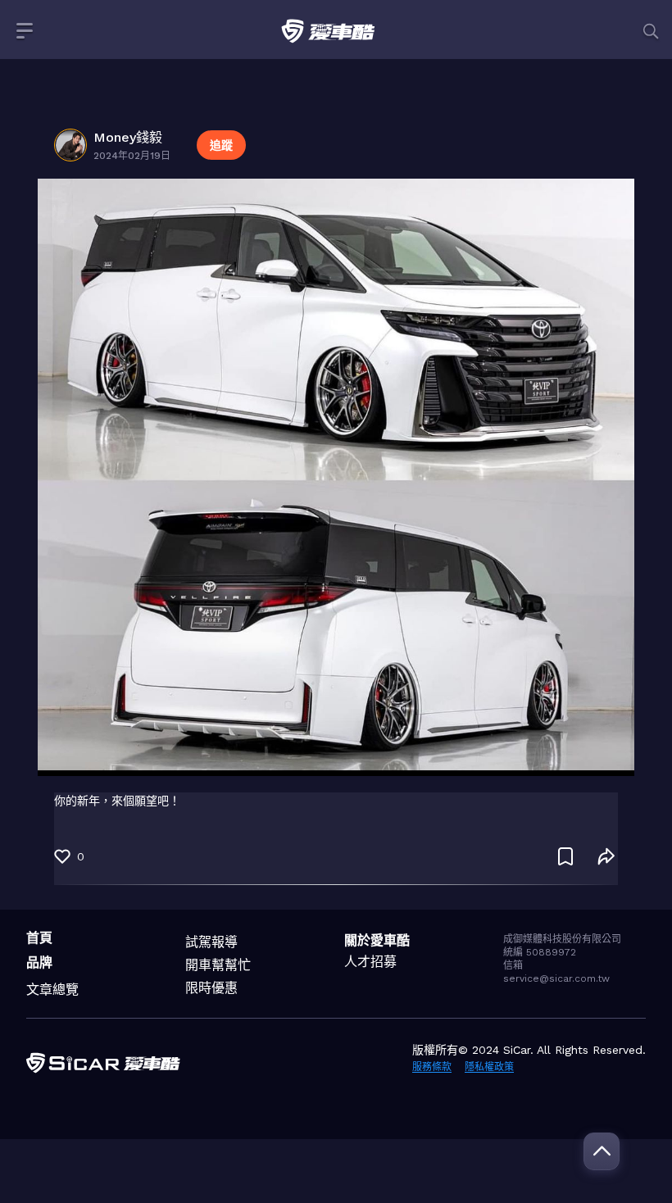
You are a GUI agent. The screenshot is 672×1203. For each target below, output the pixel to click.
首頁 (39, 938)
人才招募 (370, 961)
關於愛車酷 (377, 940)
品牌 (39, 962)
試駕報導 (211, 942)
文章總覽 (52, 989)
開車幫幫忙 (218, 965)
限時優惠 (211, 988)
